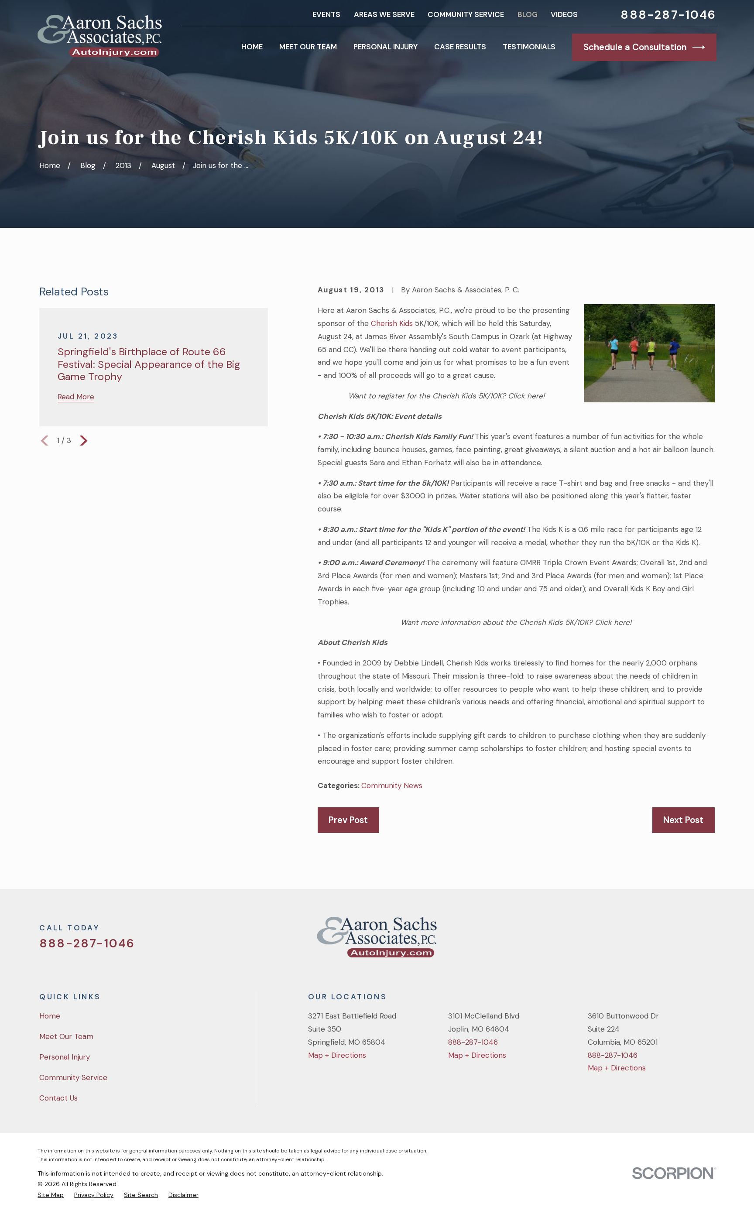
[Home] (99, 36)
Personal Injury (64, 1057)
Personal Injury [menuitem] (385, 46)
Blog (528, 14)
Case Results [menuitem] (460, 46)
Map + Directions (337, 1055)
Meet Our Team (66, 1036)
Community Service (466, 14)
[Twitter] (639, 941)
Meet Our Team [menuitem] (308, 46)
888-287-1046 (668, 15)
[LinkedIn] (709, 941)
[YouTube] (686, 941)
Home (49, 1016)
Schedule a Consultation (635, 47)
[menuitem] (51, 1195)
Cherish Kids (392, 323)
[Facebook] (662, 941)
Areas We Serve (384, 14)
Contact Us (58, 1098)
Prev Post (348, 820)
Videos (564, 14)
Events (326, 14)
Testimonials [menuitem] (529, 46)
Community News (391, 785)
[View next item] (84, 441)
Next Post (683, 820)
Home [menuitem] (252, 46)
